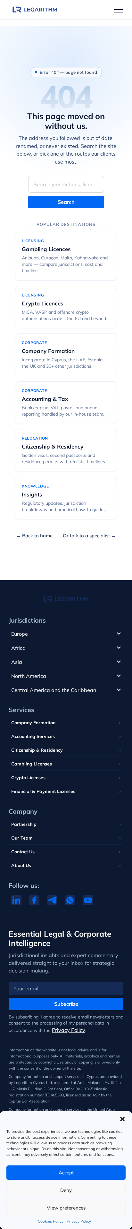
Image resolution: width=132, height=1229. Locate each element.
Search (66, 202)
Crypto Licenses (28, 777)
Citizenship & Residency (37, 750)
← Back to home (34, 536)
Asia (16, 662)
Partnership (24, 824)
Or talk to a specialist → (89, 536)
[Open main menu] (118, 9)
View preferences (66, 1208)
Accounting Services (33, 736)
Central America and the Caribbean (53, 690)
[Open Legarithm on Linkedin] (16, 900)
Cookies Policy (50, 1221)
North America (28, 676)
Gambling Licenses (31, 764)
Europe (19, 634)
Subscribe (66, 1004)
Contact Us (23, 852)
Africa (18, 648)
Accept (66, 1173)
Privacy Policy (79, 1221)
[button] (122, 1119)
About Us (21, 865)
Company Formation (33, 723)
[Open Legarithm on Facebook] (34, 900)
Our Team (22, 838)
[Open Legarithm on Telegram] (52, 900)
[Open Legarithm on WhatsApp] (70, 900)
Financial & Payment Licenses (43, 791)
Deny (66, 1190)
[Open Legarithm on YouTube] (88, 900)
